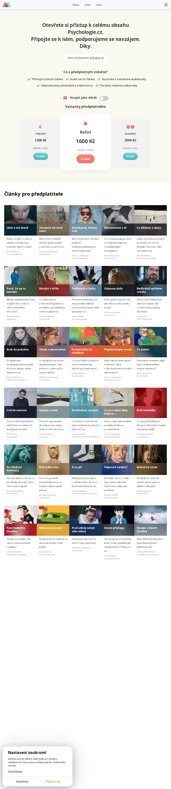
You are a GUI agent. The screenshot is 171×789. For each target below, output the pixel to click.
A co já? (77, 467)
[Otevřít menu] (166, 4)
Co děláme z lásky (149, 228)
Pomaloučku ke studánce (82, 351)
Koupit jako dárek (84, 97)
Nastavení (22, 781)
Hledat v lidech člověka (147, 529)
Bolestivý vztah (147, 467)
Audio (88, 4)
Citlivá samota (17, 410)
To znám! (143, 349)
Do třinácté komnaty (14, 468)
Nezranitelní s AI (115, 228)
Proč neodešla (146, 410)
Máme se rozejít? (51, 528)
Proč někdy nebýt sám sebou (83, 529)
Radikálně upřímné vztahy (149, 290)
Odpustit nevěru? (115, 467)
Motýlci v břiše (49, 288)
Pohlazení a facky (84, 288)
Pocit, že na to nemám (16, 290)
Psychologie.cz (7, 5)
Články (75, 4)
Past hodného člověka (16, 529)
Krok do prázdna (18, 349)
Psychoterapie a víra (118, 349)
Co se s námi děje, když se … (116, 411)
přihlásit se (97, 58)
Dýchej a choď (48, 410)
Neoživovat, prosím (85, 410)
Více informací (15, 771)
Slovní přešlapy (114, 528)
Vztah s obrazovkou (52, 349)
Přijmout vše (52, 781)
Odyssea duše (113, 288)
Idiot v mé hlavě (17, 228)
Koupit (41, 156)
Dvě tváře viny (48, 467)
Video (99, 4)
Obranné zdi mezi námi (51, 229)
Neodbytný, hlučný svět (84, 229)
